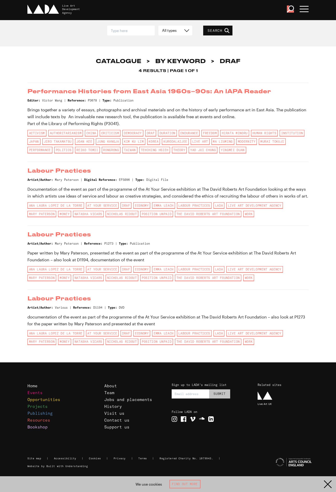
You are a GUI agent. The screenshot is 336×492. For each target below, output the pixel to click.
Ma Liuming (223, 141)
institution (292, 133)
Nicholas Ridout (122, 214)
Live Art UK (265, 403)
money (64, 214)
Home (32, 385)
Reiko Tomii (87, 150)
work (249, 214)
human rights (264, 133)
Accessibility (65, 458)
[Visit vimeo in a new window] (192, 419)
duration (167, 133)
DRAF (151, 133)
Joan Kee (84, 141)
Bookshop (37, 427)
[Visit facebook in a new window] (183, 419)
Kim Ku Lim (134, 141)
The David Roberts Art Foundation (208, 214)
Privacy (120, 458)
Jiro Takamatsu (58, 141)
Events (35, 392)
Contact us (116, 420)
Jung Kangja (108, 141)
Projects (37, 406)
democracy (133, 133)
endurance (189, 133)
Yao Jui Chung (203, 150)
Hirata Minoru (235, 133)
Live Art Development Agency (254, 205)
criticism (110, 133)
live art (200, 141)
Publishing (40, 413)
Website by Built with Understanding (57, 466)
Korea (153, 141)
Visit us (114, 413)
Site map (34, 458)
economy (142, 205)
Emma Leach (163, 205)
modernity (247, 141)
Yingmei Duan (233, 150)
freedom (210, 133)
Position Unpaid (156, 214)
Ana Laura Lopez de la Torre (56, 205)
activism (37, 133)
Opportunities (43, 399)
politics (64, 150)
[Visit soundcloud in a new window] (202, 419)
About (110, 385)
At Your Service (102, 205)
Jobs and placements (128, 399)
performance (40, 150)
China (91, 133)
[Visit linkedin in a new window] (211, 419)
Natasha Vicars (88, 214)
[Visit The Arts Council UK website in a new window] (283, 462)
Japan (34, 141)
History (113, 406)
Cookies (95, 458)
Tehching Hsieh (154, 150)
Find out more (185, 484)
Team (109, 392)
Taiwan (130, 150)
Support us (116, 427)
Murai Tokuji (272, 141)
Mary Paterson (42, 214)
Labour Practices (194, 205)
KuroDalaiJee (175, 141)
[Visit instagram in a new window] (174, 419)
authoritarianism (66, 133)
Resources (38, 420)
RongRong (111, 150)
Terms (142, 458)
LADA (219, 205)
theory (179, 150)
